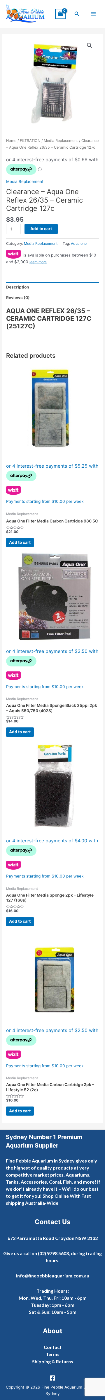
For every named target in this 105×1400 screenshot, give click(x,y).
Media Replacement (61, 140)
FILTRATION (30, 140)
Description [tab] (17, 287)
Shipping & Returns (52, 1361)
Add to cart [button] (20, 542)
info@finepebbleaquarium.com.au (52, 1275)
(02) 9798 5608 (53, 1253)
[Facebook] (52, 1378)
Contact (53, 1347)
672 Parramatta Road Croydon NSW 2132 (53, 1238)
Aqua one (79, 243)
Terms (53, 1354)
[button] (77, 14)
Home (11, 140)
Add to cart (41, 228)
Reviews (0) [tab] (18, 297)
